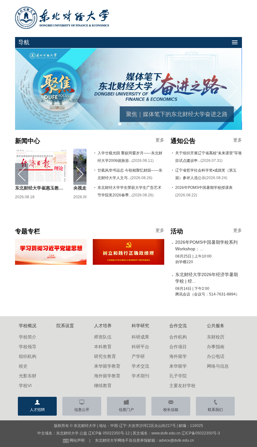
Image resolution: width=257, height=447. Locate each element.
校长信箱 (170, 409)
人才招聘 (37, 409)
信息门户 (126, 409)
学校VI (25, 385)
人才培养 (103, 325)
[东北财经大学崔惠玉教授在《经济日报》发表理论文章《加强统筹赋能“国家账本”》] (41, 164)
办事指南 (215, 346)
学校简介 (27, 336)
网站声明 (77, 440)
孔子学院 (178, 375)
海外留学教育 (107, 375)
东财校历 (215, 336)
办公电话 (215, 356)
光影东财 (27, 375)
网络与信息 (218, 366)
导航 (23, 42)
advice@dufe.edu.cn (176, 440)
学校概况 (27, 325)
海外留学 (178, 356)
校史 (23, 366)
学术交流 (140, 366)
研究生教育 (105, 356)
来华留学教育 (107, 366)
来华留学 (178, 366)
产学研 (138, 356)
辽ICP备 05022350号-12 (109, 433)
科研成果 (140, 336)
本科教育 (103, 346)
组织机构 (27, 356)
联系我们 (215, 409)
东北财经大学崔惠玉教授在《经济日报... (54, 187)
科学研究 (140, 325)
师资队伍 (103, 336)
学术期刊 (140, 375)
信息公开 (81, 409)
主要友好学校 (182, 385)
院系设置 (65, 325)
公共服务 (215, 325)
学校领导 (27, 346)
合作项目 (178, 346)
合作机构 (178, 336)
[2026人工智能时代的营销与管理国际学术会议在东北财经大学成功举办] (128, 89)
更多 (159, 139)
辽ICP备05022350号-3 (200, 433)
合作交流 (178, 325)
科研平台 (140, 346)
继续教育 (103, 385)
